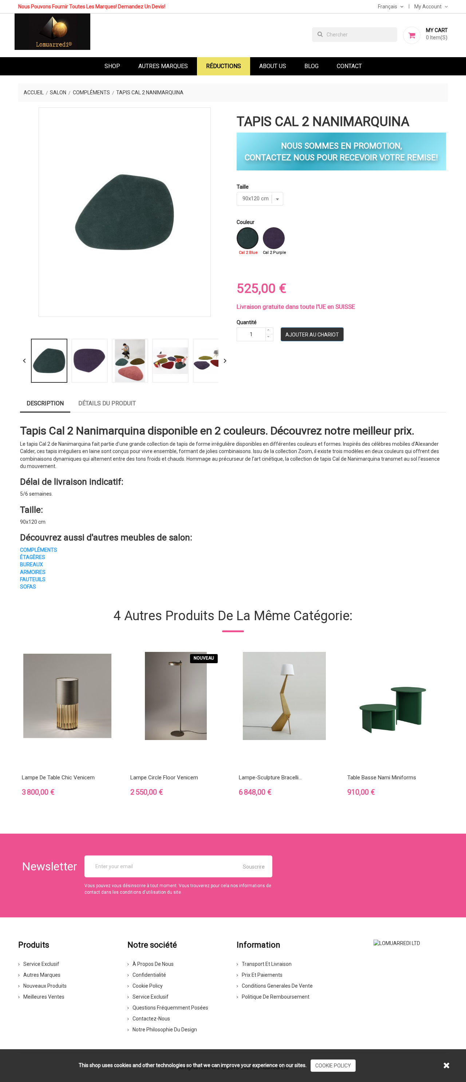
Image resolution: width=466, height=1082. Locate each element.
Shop (112, 66)
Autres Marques (163, 66)
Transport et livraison (267, 964)
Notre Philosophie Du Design (165, 1029)
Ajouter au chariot (312, 335)
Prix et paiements (262, 975)
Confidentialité (149, 975)
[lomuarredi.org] (397, 943)
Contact (349, 66)
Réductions (223, 66)
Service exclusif (41, 964)
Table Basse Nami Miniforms (381, 777)
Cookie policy (148, 986)
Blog (311, 66)
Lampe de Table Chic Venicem (58, 777)
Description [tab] (45, 403)
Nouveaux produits (45, 986)
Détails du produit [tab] (107, 403)
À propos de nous (153, 964)
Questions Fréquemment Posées (170, 1008)
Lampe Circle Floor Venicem (164, 777)
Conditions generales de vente (277, 986)
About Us (272, 66)
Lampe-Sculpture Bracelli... (270, 777)
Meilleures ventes (43, 997)
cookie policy (333, 1066)
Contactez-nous (151, 1019)
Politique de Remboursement (275, 997)
